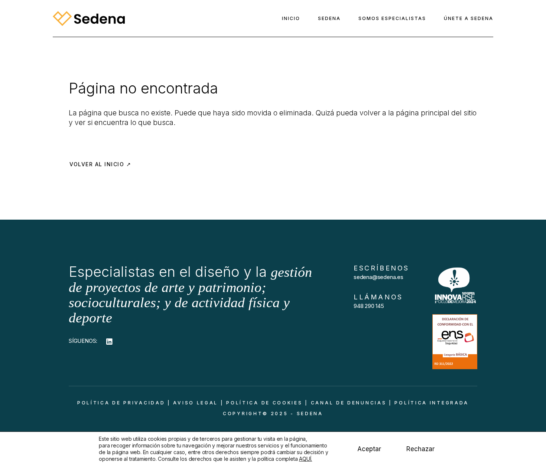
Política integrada (431, 403)
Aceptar (369, 449)
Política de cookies (264, 403)
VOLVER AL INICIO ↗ (100, 164)
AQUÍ (305, 459)
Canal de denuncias (349, 403)
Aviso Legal (195, 403)
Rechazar (420, 449)
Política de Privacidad (121, 403)
